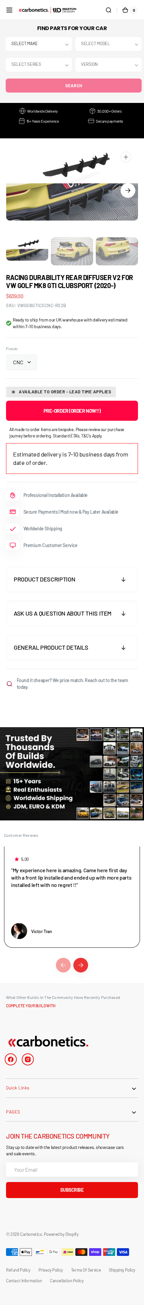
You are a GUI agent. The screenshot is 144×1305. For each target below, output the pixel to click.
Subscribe (71, 1190)
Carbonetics (31, 1234)
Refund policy (18, 1270)
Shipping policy (122, 1270)
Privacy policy (51, 1270)
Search (73, 85)
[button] (9, 10)
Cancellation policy (66, 1280)
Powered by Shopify (61, 1234)
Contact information (24, 1280)
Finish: (12, 348)
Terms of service (86, 1270)
